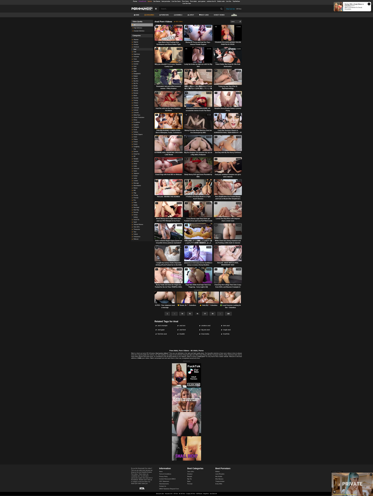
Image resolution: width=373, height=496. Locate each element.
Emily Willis (218, 484)
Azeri (135, 66)
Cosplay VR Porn (190, 493)
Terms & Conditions (165, 474)
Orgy (135, 193)
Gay (135, 149)
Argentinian (137, 54)
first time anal (162, 334)
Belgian (136, 76)
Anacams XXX (169, 493)
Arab (135, 51)
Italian (135, 171)
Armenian (136, 56)
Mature (135, 188)
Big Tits (136, 83)
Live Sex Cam (187, 3)
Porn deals (193, 1)
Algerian (136, 42)
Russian (136, 212)
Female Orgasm (138, 134)
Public (135, 202)
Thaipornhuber (219, 481)
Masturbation (137, 185)
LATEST (191, 15)
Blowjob (136, 88)
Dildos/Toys (137, 115)
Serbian (136, 217)
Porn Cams (185, 1)
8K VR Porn (182, 493)
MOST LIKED (205, 15)
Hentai (135, 163)
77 (205, 314)
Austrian (136, 64)
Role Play (136, 210)
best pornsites (166, 1)
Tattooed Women (138, 224)
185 (228, 314)
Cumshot (136, 112)
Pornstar (136, 197)
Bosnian (136, 93)
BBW (135, 68)
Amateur (136, 44)
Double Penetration (139, 117)
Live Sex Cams (176, 1)
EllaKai (217, 471)
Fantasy (136, 132)
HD (134, 156)
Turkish (136, 234)
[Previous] (174, 314)
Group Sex (137, 154)
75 (190, 314)
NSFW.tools (199, 493)
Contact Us (162, 486)
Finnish (136, 141)
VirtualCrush (142, 1)
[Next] (220, 314)
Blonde (135, 86)
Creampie (136, 107)
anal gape (161, 330)
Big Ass (136, 78)
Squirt (135, 222)
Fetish (135, 137)
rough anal (227, 330)
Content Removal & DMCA (167, 479)
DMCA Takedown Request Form (169, 488)
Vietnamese (137, 236)
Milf (135, 190)
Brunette (136, 98)
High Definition (138, 28)
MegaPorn (206, 493)
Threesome (137, 229)
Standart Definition (139, 31)
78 (212, 314)
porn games (201, 1)
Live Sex (228, 1)
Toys (135, 231)
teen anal (226, 325)
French (135, 144)
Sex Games (156, 1)
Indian (135, 166)
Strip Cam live (230, 9)
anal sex (182, 325)
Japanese (136, 173)
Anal (135, 49)
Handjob (136, 158)
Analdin (182, 334)
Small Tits (136, 219)
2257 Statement (164, 481)
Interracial (136, 168)
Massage (136, 183)
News (161, 471)
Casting (136, 100)
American (136, 47)
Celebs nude (221, 1)
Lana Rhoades (219, 474)
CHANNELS (178, 15)
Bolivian (136, 90)
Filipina (136, 139)
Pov (135, 200)
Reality (135, 205)
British (135, 95)
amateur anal (205, 325)
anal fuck (182, 330)
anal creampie (162, 325)
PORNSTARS (165, 15)
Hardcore (136, 161)
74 (182, 314)
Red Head (136, 207)
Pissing (136, 195)
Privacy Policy (163, 476)
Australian (136, 61)
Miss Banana (219, 479)
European (136, 127)
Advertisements (164, 484)
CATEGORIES (150, 15)
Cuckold (136, 110)
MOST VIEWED (219, 15)
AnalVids (226, 334)
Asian (135, 59)
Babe (135, 71)
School (135, 214)
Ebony (135, 120)
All (134, 25)
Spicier (150, 1)
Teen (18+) (137, 227)
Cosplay (136, 105)
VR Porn (238, 9)
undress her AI (211, 1)
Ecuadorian (137, 122)
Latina (135, 178)
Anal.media (205, 334)
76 (197, 314)
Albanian (136, 39)
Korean (136, 176)
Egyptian (136, 124)
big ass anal (205, 330)
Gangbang (136, 146)
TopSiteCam (236, 1)
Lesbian (136, 180)
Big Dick (136, 81)
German (136, 151)
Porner (135, 1)
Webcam (136, 239)
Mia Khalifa (218, 476)
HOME (137, 15)
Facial (135, 129)
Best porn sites (160, 493)
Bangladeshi (137, 73)
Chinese (136, 103)
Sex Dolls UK (213, 493)
